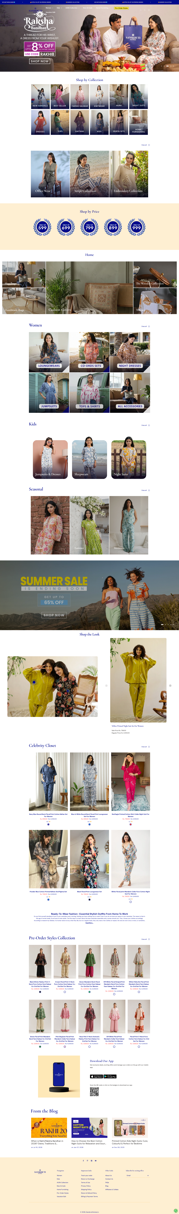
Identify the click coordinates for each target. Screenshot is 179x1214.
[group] (89, 38)
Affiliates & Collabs (111, 1189)
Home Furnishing (102, 8)
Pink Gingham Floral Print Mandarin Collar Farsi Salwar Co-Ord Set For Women (65, 1039)
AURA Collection (71, 8)
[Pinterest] (87, 1161)
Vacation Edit (50, 12)
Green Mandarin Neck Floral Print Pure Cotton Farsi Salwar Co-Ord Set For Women (89, 984)
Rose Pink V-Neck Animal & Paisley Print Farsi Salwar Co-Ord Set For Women (89, 1039)
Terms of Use (85, 1182)
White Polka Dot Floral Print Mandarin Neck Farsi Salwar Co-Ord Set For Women (139, 984)
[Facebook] (83, 1161)
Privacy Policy (86, 1186)
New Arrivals (87, 8)
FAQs (107, 1182)
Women (48, 8)
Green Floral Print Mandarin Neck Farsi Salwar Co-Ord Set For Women (40, 1039)
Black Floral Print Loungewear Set (89, 892)
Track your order (86, 1175)
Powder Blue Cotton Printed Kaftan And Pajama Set (48, 892)
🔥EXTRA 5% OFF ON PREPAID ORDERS (85, 2)
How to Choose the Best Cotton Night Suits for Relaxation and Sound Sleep (89, 1142)
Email (129, 1176)
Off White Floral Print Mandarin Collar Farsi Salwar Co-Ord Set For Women (114, 1039)
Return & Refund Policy (89, 1193)
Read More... (89, 923)
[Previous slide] (106, 685)
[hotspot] (34, 682)
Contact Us (109, 1179)
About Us (108, 1175)
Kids (58, 8)
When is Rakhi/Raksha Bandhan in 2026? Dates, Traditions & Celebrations (47, 1142)
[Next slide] (170, 685)
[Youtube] (96, 1161)
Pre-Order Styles (121, 8)
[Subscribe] (148, 1176)
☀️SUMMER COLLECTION (25, 2)
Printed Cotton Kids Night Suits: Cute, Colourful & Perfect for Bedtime (130, 1142)
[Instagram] (92, 1161)
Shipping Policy (86, 1189)
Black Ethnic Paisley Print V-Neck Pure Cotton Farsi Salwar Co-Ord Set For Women (40, 984)
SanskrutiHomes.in (92, 1212)
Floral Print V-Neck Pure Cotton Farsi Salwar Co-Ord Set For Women (139, 1039)
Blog (106, 1186)
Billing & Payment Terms (89, 1196)
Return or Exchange (87, 1179)
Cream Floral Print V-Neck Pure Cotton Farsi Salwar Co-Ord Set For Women (65, 984)
